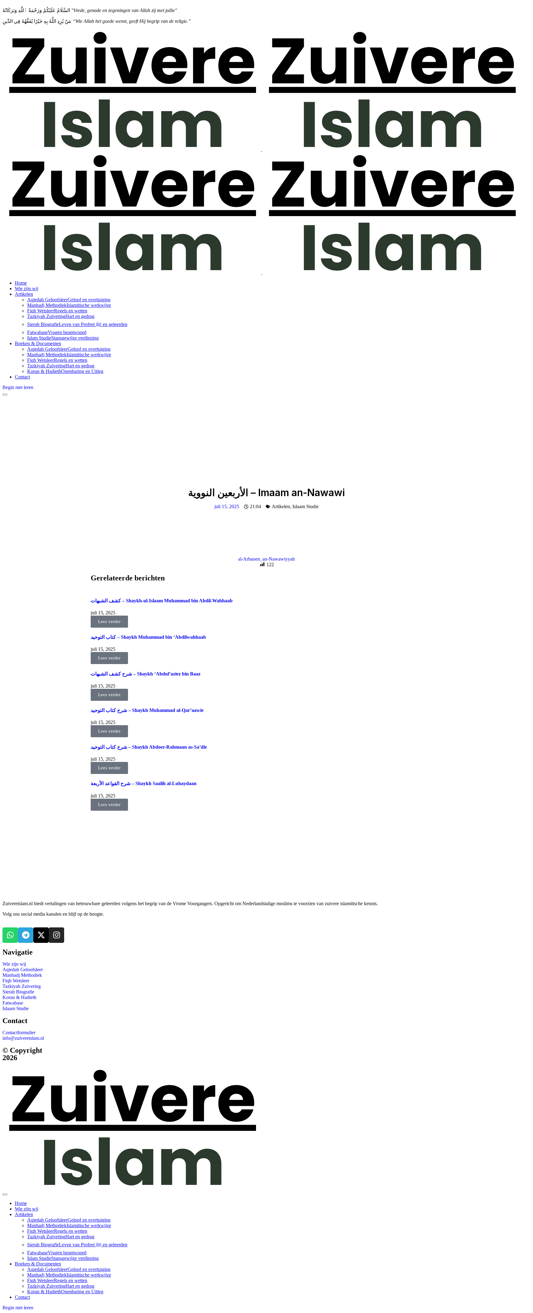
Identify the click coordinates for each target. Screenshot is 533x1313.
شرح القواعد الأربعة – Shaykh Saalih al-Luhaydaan (143, 783)
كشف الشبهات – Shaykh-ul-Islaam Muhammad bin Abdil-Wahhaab (162, 600)
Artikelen (281, 506)
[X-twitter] (41, 935)
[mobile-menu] (4, 394)
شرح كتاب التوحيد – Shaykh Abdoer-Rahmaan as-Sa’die (149, 747)
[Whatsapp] (10, 935)
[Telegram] (25, 935)
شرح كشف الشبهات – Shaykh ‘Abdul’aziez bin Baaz (145, 673)
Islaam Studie (305, 506)
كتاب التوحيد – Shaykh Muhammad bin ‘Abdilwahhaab (148, 637)
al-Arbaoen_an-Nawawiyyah (266, 559)
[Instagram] (56, 935)
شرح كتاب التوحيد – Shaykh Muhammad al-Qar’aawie (147, 710)
